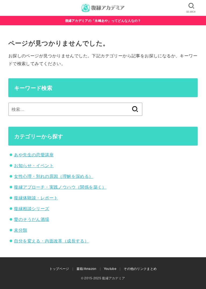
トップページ (59, 268)
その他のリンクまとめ (140, 268)
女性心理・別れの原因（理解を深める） (53, 176)
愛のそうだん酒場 (31, 219)
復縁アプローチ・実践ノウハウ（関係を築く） (60, 187)
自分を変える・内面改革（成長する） (51, 241)
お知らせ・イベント (34, 165)
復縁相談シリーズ (31, 208)
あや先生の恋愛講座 (34, 154)
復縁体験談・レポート (36, 198)
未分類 (20, 230)
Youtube (110, 268)
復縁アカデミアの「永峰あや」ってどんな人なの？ (103, 20)
